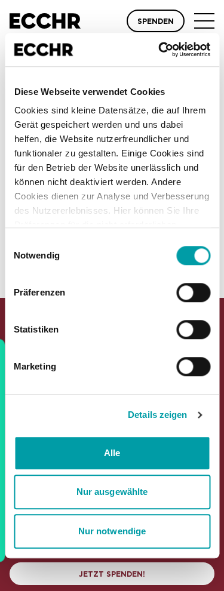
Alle (112, 453)
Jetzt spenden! (112, 574)
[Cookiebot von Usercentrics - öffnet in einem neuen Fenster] (159, 49)
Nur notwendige (112, 531)
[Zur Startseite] (45, 21)
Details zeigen (157, 415)
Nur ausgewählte (112, 492)
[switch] (193, 292)
